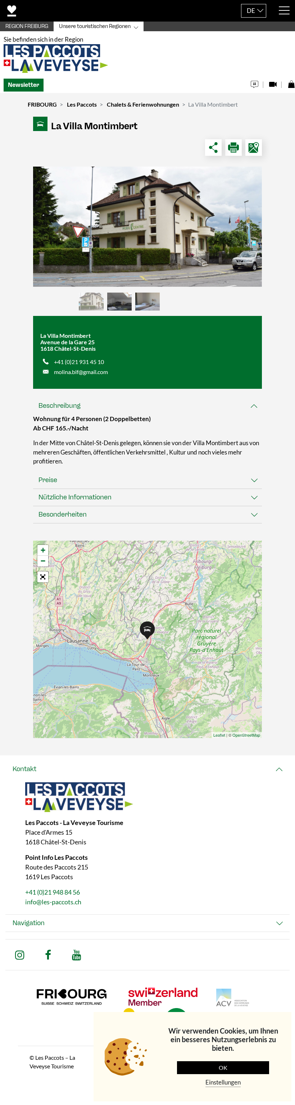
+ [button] (43, 550)
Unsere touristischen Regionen (95, 26)
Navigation (29, 923)
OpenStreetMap (246, 735)
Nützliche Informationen (75, 497)
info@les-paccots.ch (53, 902)
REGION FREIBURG (26, 26)
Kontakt (24, 769)
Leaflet (219, 735)
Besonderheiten (62, 514)
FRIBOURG (42, 104)
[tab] (147, 405)
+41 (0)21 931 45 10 (79, 361)
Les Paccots (82, 104)
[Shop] (291, 82)
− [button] (43, 560)
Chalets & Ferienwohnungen (143, 104)
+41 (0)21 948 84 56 (52, 892)
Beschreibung (59, 406)
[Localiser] (253, 147)
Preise (47, 480)
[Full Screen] (42, 577)
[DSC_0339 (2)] (147, 227)
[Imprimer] (233, 147)
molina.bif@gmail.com (81, 371)
